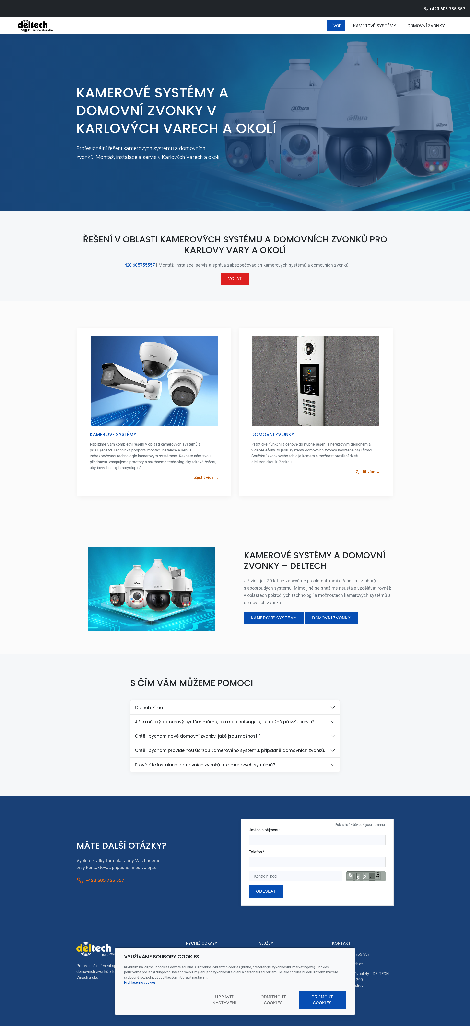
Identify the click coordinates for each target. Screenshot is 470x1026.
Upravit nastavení (224, 1000)
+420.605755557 (138, 265)
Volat (235, 279)
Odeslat (266, 891)
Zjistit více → (206, 477)
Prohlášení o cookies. (140, 982)
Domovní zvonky (331, 618)
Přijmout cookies (322, 1000)
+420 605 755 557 (447, 8)
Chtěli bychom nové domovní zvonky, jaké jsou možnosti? (198, 736)
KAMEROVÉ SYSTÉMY (374, 25)
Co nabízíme (149, 707)
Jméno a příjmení (265, 830)
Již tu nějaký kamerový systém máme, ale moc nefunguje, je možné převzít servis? (225, 722)
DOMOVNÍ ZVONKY (426, 25)
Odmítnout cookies (273, 1000)
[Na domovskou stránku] (100, 948)
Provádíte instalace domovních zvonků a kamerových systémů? (205, 765)
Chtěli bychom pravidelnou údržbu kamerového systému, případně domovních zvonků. (230, 750)
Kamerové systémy (274, 618)
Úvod (336, 25)
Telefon (257, 852)
